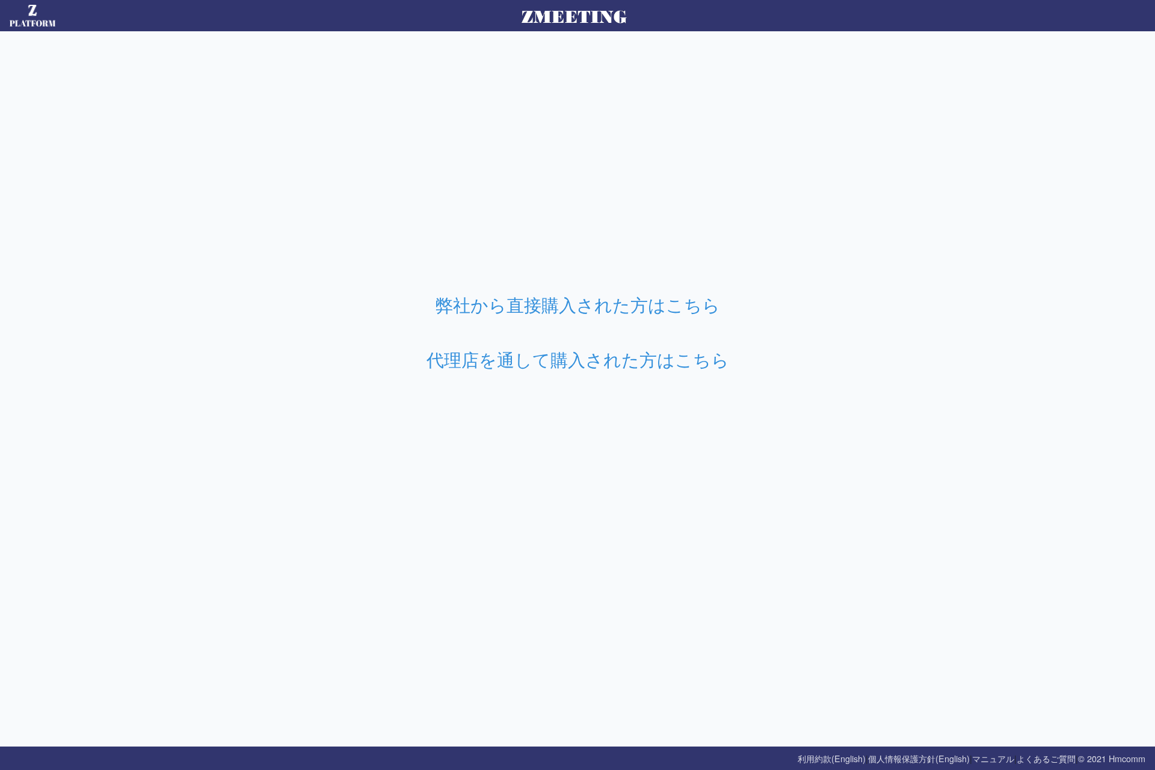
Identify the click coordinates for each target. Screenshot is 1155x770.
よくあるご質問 (1046, 758)
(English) (848, 758)
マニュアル (993, 758)
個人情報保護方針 (901, 758)
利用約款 (814, 758)
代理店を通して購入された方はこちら (578, 358)
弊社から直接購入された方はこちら (578, 304)
